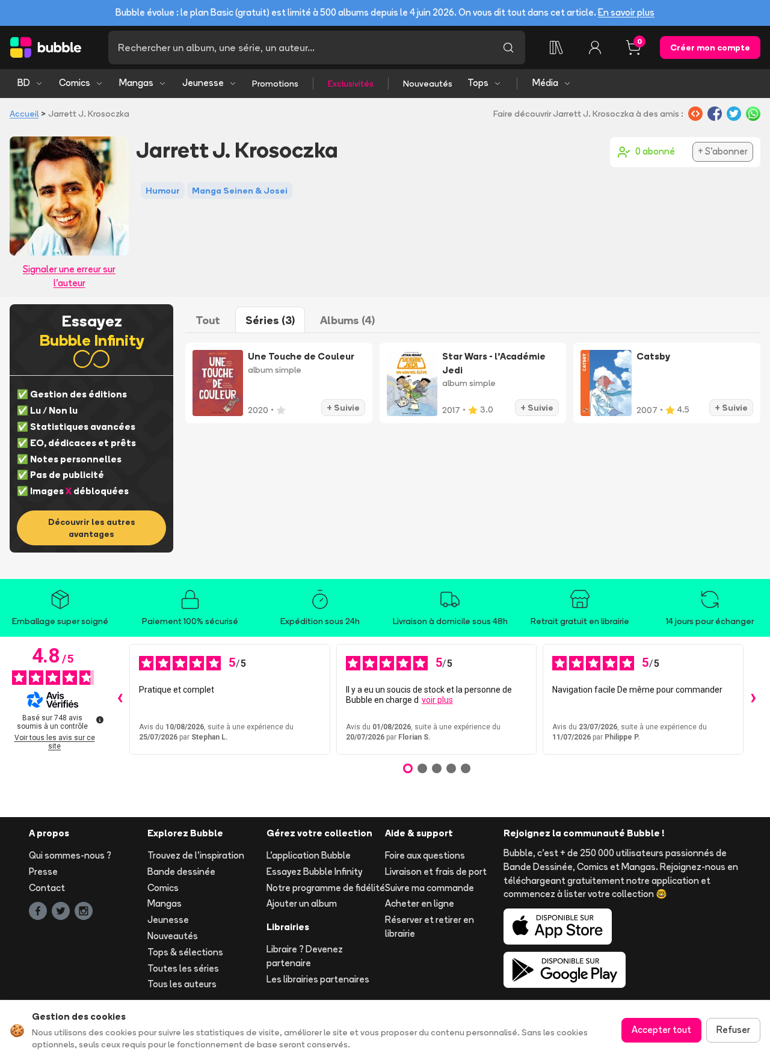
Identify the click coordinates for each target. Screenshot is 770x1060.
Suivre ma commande (429, 887)
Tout (208, 320)
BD (23, 82)
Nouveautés (427, 83)
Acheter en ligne (419, 903)
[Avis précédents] (119, 699)
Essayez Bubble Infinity (314, 871)
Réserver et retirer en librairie (429, 926)
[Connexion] (595, 47)
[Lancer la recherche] (508, 47)
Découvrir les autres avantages (91, 527)
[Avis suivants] (753, 699)
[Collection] (556, 47)
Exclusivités (351, 83)
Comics (74, 82)
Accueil (24, 113)
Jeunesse (203, 82)
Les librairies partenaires (317, 979)
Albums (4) (347, 320)
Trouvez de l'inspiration (195, 855)
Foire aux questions (425, 855)
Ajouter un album (301, 903)
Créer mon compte (710, 47)
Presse (43, 871)
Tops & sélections (185, 952)
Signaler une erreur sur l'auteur (69, 276)
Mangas (136, 82)
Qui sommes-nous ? (70, 855)
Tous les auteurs (182, 984)
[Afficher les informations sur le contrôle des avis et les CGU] (100, 720)
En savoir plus (626, 12)
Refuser (733, 1029)
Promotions (275, 83)
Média (545, 82)
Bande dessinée (181, 871)
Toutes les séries (183, 968)
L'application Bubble (308, 855)
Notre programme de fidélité (325, 887)
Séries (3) (270, 320)
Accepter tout (661, 1029)
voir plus (437, 700)
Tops (477, 82)
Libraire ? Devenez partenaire (304, 956)
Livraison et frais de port (436, 871)
